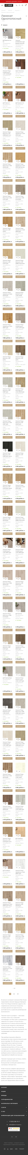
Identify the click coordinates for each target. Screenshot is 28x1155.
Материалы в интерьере (9, 1103)
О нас (3, 1111)
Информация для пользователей (12, 1115)
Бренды (4, 1095)
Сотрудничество (7, 1099)
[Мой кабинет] (22, 5)
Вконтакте (12, 1137)
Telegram (16, 1137)
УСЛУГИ (3, 1107)
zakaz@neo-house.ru (15, 1124)
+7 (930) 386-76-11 (14, 1121)
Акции (3, 1091)
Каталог (4, 1087)
